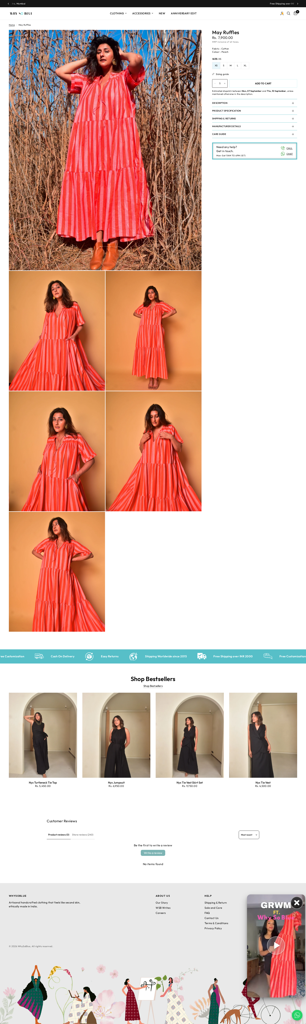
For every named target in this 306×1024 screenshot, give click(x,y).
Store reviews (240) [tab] (82, 834)
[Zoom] (194, 37)
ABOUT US (163, 896)
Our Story (162, 902)
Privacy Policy (213, 928)
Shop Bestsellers (152, 685)
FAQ (207, 913)
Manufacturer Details (226, 126)
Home (12, 25)
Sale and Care (213, 907)
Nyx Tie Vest (263, 782)
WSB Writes (163, 907)
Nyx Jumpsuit (116, 782)
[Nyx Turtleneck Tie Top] (43, 735)
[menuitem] (118, 13)
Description (219, 102)
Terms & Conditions (216, 923)
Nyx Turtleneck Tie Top (43, 782)
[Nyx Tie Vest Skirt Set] (190, 735)
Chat (290, 153)
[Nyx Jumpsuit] (116, 735)
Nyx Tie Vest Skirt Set (190, 782)
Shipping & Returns (224, 118)
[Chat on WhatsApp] (297, 1015)
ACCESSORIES (141, 13)
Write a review (153, 853)
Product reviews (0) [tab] (58, 834)
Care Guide (219, 134)
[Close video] (297, 903)
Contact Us (211, 918)
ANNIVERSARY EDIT (184, 13)
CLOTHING (117, 13)
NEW (162, 13)
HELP (208, 896)
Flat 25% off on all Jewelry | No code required (177, 3)
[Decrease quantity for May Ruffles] (215, 83)
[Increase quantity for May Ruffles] (224, 83)
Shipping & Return (216, 902)
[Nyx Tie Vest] (263, 735)
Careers (161, 913)
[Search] (288, 13)
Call (290, 148)
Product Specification (226, 110)
